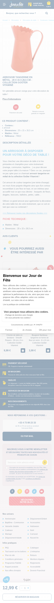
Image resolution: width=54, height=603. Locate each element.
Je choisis (27, 330)
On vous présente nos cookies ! (18, 318)
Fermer (8, 330)
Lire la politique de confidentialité (16, 304)
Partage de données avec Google (19, 315)
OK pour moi (45, 330)
